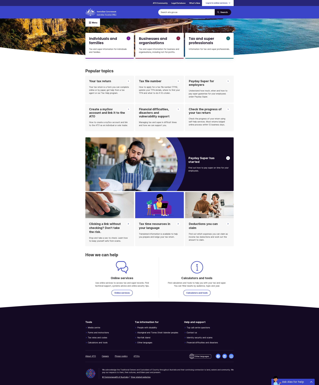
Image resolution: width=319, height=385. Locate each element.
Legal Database (178, 3)
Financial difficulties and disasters (202, 342)
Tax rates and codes (97, 337)
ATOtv (137, 356)
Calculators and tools (197, 293)
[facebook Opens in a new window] (218, 356)
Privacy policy (121, 356)
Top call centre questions (198, 327)
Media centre (94, 327)
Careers (105, 356)
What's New (194, 3)
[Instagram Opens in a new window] (231, 356)
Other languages (144, 342)
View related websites (141, 377)
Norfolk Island (143, 337)
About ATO (90, 356)
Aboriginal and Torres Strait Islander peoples (157, 332)
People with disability (147, 327)
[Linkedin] (224, 356)
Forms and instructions (98, 332)
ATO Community (160, 3)
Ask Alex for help (293, 382)
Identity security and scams (199, 337)
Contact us (192, 332)
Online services (122, 293)
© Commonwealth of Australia (115, 377)
